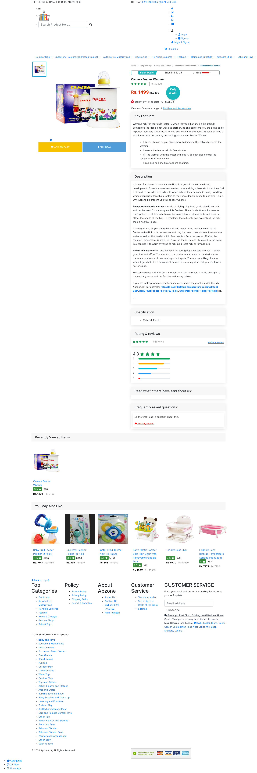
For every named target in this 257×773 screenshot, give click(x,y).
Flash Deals (147, 72)
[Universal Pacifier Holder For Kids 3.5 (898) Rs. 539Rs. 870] (80, 544)
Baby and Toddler (163, 66)
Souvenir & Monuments (51, 643)
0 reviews (156, 83)
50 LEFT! (173, 93)
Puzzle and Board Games (52, 651)
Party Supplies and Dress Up (54, 697)
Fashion (42, 612)
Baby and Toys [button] (246, 56)
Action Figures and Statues (53, 685)
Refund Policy (79, 591)
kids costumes (46, 647)
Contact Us (111, 601)
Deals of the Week (148, 604)
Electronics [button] (141, 56)
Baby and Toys (146, 66)
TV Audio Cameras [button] (162, 56)
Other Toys (44, 716)
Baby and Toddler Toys (50, 732)
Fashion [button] (182, 56)
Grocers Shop (45, 620)
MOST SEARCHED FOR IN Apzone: (50, 634)
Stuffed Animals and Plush (52, 709)
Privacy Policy (79, 595)
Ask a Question (145, 423)
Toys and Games (47, 682)
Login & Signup (181, 42)
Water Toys (44, 674)
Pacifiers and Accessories (185, 66)
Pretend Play (45, 705)
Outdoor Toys (45, 678)
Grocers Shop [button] (225, 56)
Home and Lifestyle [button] (202, 56)
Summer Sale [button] (43, 56)
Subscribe (173, 610)
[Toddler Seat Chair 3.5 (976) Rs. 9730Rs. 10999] (179, 544)
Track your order (147, 597)
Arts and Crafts (46, 689)
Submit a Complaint (82, 603)
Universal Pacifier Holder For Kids (198, 290)
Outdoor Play (45, 666)
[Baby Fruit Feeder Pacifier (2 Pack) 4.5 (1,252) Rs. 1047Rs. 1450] (46, 544)
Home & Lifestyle (47, 616)
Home (133, 66)
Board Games (45, 659)
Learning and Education (51, 701)
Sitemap (142, 608)
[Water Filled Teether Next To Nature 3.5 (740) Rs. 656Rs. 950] (113, 544)
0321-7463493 (168, 2)
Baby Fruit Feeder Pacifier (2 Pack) (158, 290)
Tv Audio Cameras (48, 608)
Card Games (45, 655)
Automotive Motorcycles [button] (117, 56)
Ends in (169, 72)
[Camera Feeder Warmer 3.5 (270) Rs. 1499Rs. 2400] (46, 475)
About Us (110, 597)
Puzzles (42, 662)
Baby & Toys (45, 624)
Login (183, 34)
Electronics (44, 597)
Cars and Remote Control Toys (55, 712)
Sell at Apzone (146, 601)
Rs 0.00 (172, 48)
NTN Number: (112, 612)
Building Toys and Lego (51, 693)
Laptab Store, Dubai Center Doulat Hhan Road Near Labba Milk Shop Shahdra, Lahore (194, 627)
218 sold (197, 72)
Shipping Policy (80, 599)
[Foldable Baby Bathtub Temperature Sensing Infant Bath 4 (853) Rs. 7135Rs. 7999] (213, 544)
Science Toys (45, 743)
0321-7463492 (149, 2)
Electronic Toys (46, 724)
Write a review (216, 342)
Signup (184, 38)
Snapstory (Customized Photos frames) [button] (77, 56)
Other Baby (44, 739)
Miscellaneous (46, 670)
